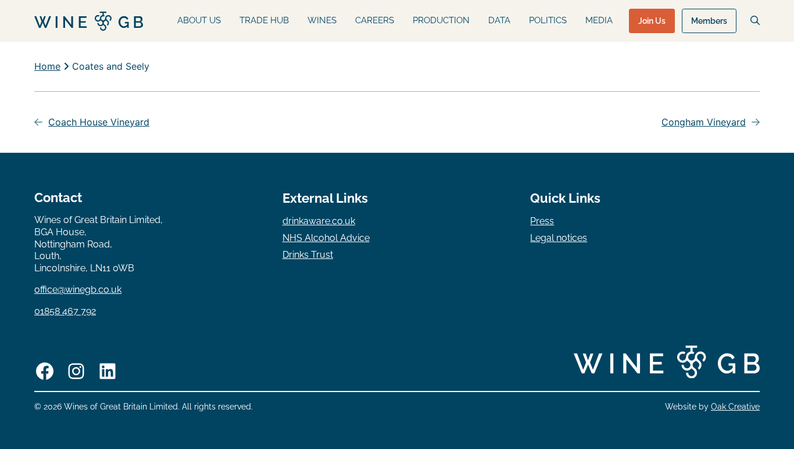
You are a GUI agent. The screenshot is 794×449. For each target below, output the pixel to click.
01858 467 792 (65, 311)
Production (441, 20)
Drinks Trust (307, 254)
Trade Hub (264, 20)
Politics (548, 20)
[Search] (755, 20)
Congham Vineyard (703, 122)
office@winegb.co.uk (77, 289)
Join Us (652, 21)
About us (199, 20)
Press (542, 221)
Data (499, 20)
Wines (322, 20)
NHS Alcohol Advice (326, 237)
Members (709, 21)
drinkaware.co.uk (318, 221)
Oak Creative (735, 406)
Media (599, 20)
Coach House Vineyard (98, 122)
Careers (374, 20)
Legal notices (558, 237)
